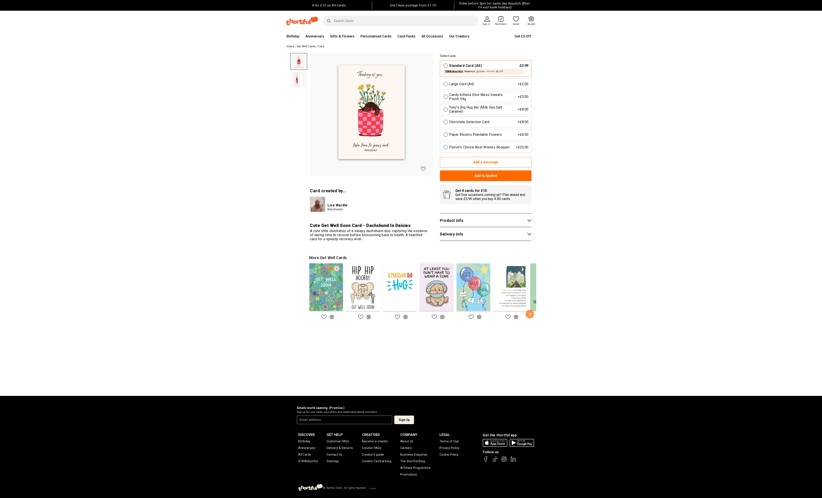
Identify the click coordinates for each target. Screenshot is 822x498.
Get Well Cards (306, 46)
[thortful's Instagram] (504, 461)
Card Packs (406, 36)
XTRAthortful (308, 461)
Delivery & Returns (340, 448)
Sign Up (404, 420)
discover (306, 435)
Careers (406, 448)
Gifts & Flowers (342, 36)
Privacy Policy (449, 448)
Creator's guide (373, 454)
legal (444, 435)
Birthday (293, 36)
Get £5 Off (523, 36)
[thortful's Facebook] (486, 461)
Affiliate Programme (415, 468)
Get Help (335, 435)
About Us (407, 441)
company (408, 435)
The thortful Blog (412, 461)
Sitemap (333, 461)
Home (290, 46)
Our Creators (459, 36)
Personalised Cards (376, 36)
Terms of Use (449, 441)
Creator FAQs (371, 448)
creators (371, 435)
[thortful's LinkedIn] (513, 461)
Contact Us (334, 454)
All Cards (304, 454)
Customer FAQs (338, 441)
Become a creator (375, 441)
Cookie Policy (449, 454)
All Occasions (432, 36)
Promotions (408, 474)
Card (321, 46)
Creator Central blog (376, 461)
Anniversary (314, 36)
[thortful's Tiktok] (495, 461)
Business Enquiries (413, 454)
